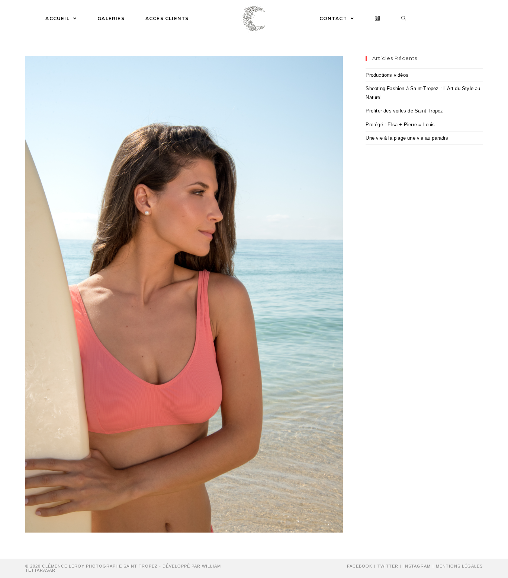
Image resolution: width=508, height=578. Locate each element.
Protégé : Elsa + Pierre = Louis (400, 124)
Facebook (359, 566)
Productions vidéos (387, 75)
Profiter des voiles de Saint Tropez (404, 111)
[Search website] (404, 18)
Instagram (417, 566)
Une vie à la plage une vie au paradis (407, 138)
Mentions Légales (459, 566)
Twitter (387, 566)
